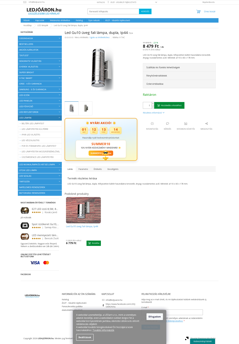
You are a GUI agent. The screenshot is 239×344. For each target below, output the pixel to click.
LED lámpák (25, 118)
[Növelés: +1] (152, 103)
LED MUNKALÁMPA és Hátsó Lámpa (37, 164)
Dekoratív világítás (30, 61)
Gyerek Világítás (28, 67)
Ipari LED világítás (31, 134)
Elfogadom (155, 316)
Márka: (119, 37)
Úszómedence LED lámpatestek (38, 157)
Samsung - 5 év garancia (32, 89)
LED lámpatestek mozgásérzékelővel (41, 151)
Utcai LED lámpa (28, 170)
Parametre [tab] (83, 169)
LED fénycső (26, 106)
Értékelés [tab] (98, 169)
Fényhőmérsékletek (156, 75)
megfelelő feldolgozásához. (170, 321)
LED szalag (25, 176)
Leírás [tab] (70, 169)
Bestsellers (26, 44)
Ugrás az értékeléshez (100, 37)
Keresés (145, 11)
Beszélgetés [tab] (112, 169)
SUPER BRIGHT (26, 72)
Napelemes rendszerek (32, 187)
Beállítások (85, 337)
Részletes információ (152, 112)
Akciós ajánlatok (29, 50)
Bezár (162, 120)
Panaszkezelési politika (72, 306)
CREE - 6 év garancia (30, 84)
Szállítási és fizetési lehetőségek (163, 67)
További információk (103, 330)
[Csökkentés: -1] (152, 107)
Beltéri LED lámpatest (33, 123)
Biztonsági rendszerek (32, 193)
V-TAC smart (26, 78)
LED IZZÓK (24, 95)
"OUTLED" (24, 55)
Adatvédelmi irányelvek (72, 310)
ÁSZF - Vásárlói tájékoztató (123, 2)
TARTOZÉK (24, 181)
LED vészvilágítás (30, 140)
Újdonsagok (26, 38)
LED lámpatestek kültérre (35, 129)
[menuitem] (26, 20)
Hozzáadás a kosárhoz (171, 105)
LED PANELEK (26, 101)
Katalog (101, 2)
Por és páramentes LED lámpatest (39, 146)
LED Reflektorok (29, 112)
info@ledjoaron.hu (114, 300)
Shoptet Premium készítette (203, 338)
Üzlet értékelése (154, 83)
